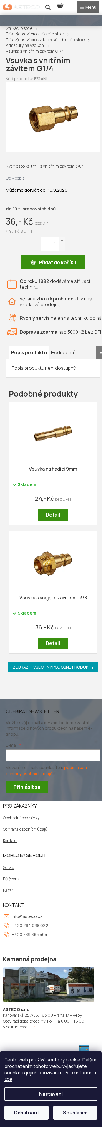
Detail (53, 514)
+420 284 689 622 (30, 925)
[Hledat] (48, 7)
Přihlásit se (27, 787)
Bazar (8, 890)
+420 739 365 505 (29, 934)
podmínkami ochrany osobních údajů (47, 770)
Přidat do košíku (57, 262)
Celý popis (15, 178)
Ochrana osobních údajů (25, 829)
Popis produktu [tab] (29, 352)
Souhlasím (75, 1112)
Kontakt (10, 841)
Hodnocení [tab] (63, 352)
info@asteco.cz (27, 916)
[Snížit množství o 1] (62, 247)
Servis (8, 868)
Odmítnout (26, 1112)
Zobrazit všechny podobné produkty (53, 667)
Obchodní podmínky (21, 818)
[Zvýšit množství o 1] (62, 240)
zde (8, 1079)
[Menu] (88, 7)
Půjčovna (11, 879)
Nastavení (51, 1094)
